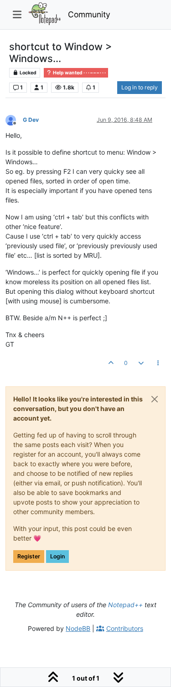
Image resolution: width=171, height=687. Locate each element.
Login (57, 556)
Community (89, 14)
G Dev (31, 119)
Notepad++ (125, 605)
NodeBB (78, 628)
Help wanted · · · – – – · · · (79, 73)
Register (28, 556)
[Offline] (14, 119)
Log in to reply (139, 87)
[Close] (154, 399)
